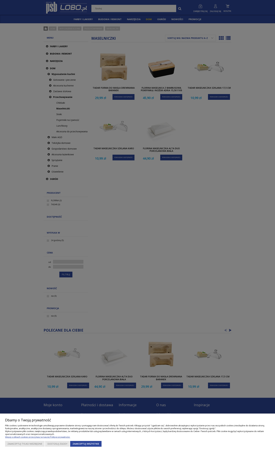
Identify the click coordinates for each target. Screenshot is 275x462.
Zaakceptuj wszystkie (86, 443)
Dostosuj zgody (57, 443)
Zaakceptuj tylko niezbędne (24, 443)
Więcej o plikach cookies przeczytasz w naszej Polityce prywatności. (37, 437)
